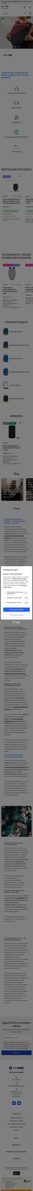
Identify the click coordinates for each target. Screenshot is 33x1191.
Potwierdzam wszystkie (16, 609)
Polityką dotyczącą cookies (19, 578)
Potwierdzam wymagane (16, 615)
